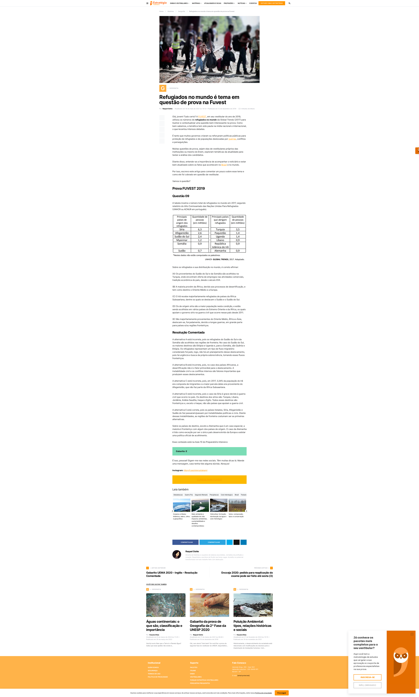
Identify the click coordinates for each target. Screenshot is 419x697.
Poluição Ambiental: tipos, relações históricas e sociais (252, 626)
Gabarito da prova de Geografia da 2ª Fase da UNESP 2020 (208, 626)
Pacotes (193, 667)
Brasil (224, 164)
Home (161, 11)
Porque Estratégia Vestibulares (204, 680)
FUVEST (202, 116)
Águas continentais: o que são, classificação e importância (164, 626)
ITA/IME (193, 670)
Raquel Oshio (168, 109)
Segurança (152, 670)
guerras (232, 139)
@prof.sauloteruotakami (195, 470)
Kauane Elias (154, 635)
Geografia (181, 11)
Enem (192, 674)
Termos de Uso (154, 674)
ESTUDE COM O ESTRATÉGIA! (272, 3)
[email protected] (243, 675)
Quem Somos (153, 667)
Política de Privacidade (158, 677)
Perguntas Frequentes (200, 683)
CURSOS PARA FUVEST (209, 479)
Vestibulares (196, 677)
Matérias (171, 11)
